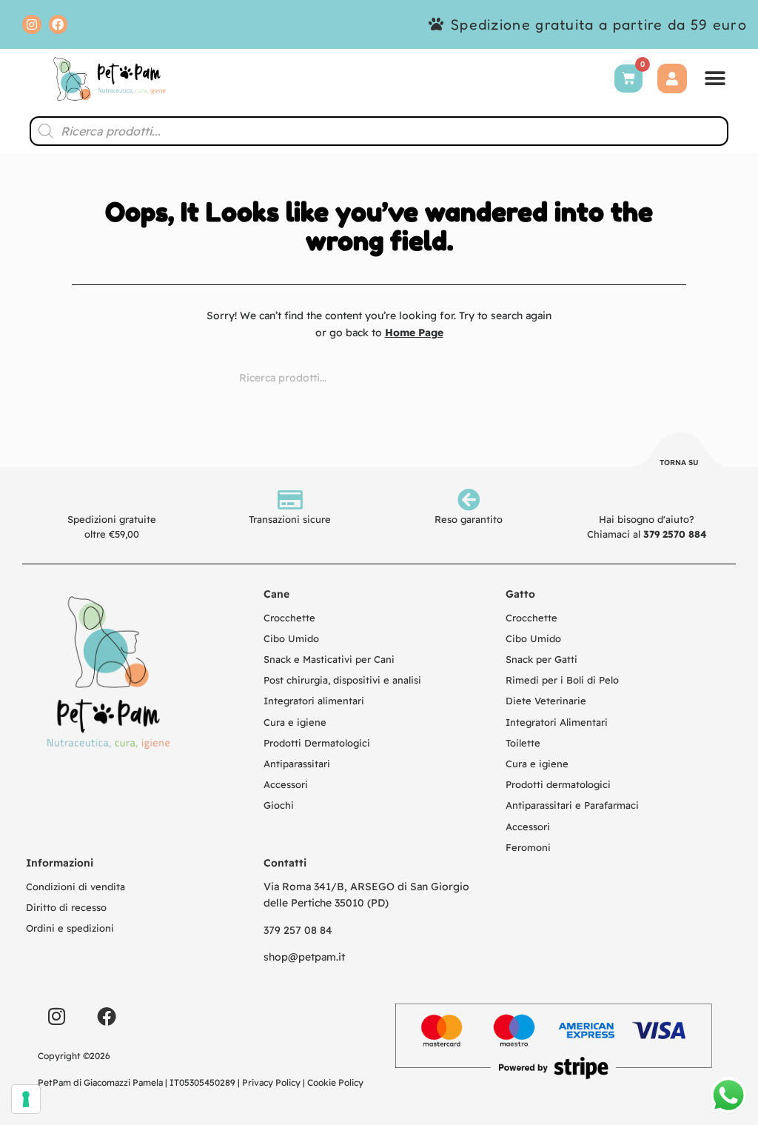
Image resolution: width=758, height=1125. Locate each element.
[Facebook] (58, 24)
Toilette (523, 743)
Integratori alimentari (314, 701)
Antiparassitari (297, 764)
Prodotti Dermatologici (317, 743)
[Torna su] (679, 452)
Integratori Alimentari (557, 722)
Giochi (279, 805)
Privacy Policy (271, 1082)
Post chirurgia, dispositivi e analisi (342, 680)
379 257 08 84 (298, 930)
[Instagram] (31, 24)
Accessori (286, 784)
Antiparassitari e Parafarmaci (572, 805)
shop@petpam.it (304, 957)
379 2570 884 (675, 534)
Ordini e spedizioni (70, 928)
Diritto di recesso (66, 907)
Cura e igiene (295, 722)
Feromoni (528, 847)
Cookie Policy (335, 1082)
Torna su (679, 462)
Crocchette (289, 618)
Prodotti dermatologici (558, 784)
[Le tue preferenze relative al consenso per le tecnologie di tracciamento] (26, 1099)
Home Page (414, 332)
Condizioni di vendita (75, 886)
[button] (715, 79)
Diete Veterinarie (546, 701)
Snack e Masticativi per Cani (329, 659)
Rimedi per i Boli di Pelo (562, 680)
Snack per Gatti (541, 659)
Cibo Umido (291, 638)
